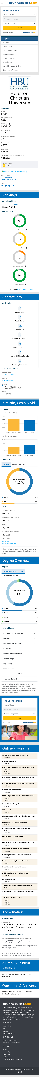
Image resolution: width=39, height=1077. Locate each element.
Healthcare (7, 649)
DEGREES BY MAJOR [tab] (10, 575)
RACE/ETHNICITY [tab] (18, 464)
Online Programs (9, 58)
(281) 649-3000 (9, 375)
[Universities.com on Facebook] (18, 1072)
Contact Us (6, 1049)
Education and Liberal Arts (12, 643)
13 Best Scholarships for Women (11, 1043)
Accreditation (7, 62)
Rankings (6, 42)
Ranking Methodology (9, 1034)
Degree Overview (9, 54)
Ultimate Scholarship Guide (10, 1040)
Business (6, 638)
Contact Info (7, 46)
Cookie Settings (7, 1057)
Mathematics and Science (12, 654)
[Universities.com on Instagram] (21, 1072)
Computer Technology (11, 679)
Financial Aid (6, 541)
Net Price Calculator (9, 544)
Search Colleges (7, 1026)
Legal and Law (8, 669)
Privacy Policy (6, 1052)
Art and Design (8, 659)
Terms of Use (6, 1054)
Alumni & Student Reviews (12, 66)
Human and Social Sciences (13, 633)
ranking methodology (25, 289)
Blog (4, 1028)
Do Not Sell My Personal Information (12, 1059)
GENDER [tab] (6, 464)
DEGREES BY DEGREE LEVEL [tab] (13, 571)
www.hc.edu (8, 381)
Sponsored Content (8, 32)
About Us (5, 1031)
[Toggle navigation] (1, 2)
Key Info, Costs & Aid (10, 50)
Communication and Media (13, 674)
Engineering (7, 664)
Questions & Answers (10, 70)
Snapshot (6, 39)
